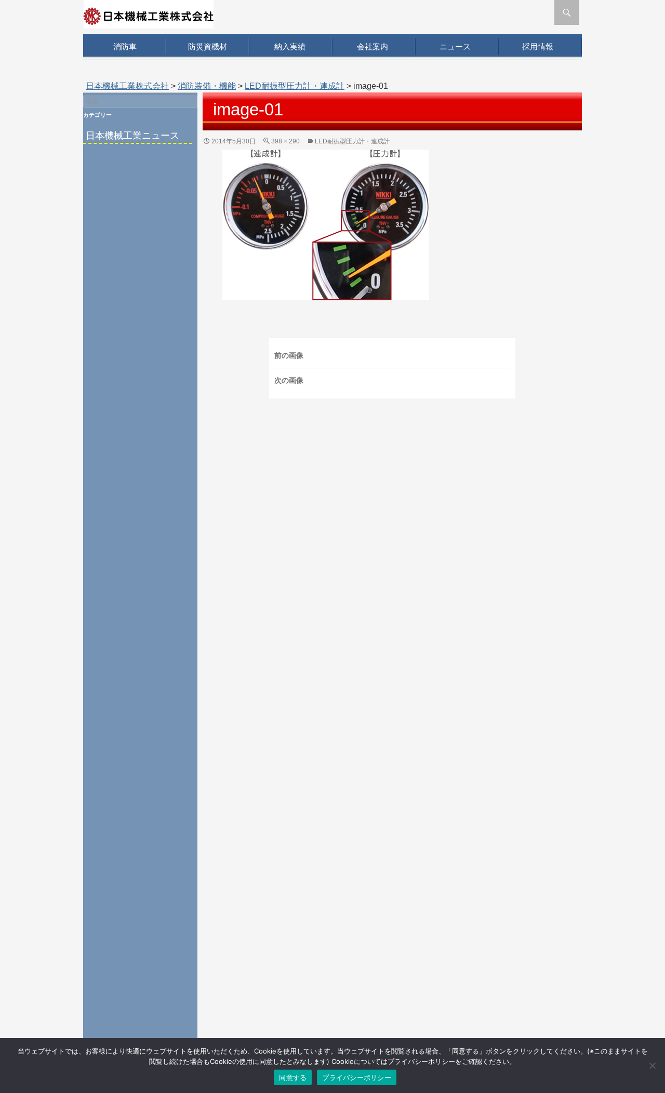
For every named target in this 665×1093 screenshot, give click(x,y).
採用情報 (537, 46)
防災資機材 (207, 46)
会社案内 (372, 46)
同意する (293, 1077)
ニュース (455, 46)
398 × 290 (285, 141)
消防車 (125, 46)
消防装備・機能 (207, 86)
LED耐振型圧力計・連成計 (294, 86)
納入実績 (289, 46)
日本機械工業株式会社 (127, 86)
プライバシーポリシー (356, 1077)
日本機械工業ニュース (132, 135)
